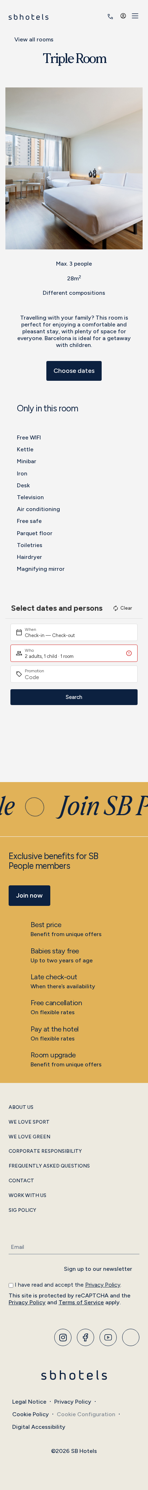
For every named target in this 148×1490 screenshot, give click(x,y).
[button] (12, 168)
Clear (126, 608)
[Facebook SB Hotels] (85, 1337)
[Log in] (123, 16)
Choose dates (74, 371)
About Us (21, 1107)
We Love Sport (29, 1122)
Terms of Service (81, 1302)
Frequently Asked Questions (49, 1166)
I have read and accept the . (68, 1284)
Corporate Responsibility (45, 1151)
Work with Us (27, 1195)
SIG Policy (22, 1210)
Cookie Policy (30, 1414)
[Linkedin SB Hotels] (130, 1337)
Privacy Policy (102, 1284)
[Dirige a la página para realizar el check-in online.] (100, 16)
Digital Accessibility (38, 1426)
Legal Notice (29, 1401)
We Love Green (29, 1137)
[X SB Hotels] (108, 1337)
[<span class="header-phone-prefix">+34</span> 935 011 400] (110, 16)
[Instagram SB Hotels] (62, 1337)
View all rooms (34, 39)
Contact (21, 1181)
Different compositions (74, 292)
